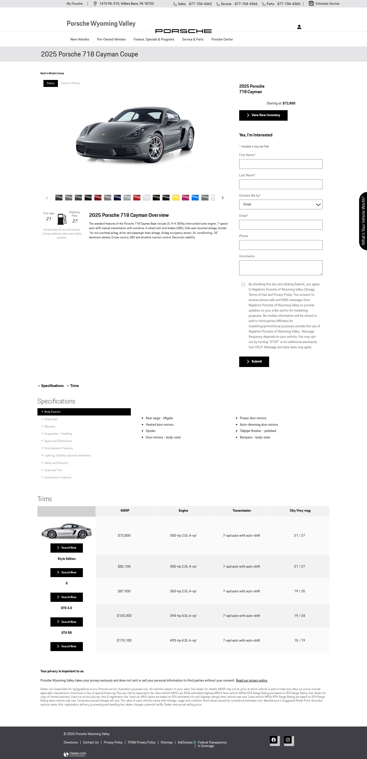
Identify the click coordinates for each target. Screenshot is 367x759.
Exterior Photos (70, 83)
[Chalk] (107, 197)
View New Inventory (266, 115)
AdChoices (185, 742)
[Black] (88, 197)
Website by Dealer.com (75, 754)
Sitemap (167, 742)
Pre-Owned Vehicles (111, 39)
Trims (74, 386)
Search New (68, 547)
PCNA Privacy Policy (142, 742)
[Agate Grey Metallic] (58, 197)
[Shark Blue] (195, 197)
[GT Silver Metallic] (127, 197)
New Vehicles (79, 39)
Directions (71, 742)
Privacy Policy (113, 742)
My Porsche (75, 3)
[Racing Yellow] (175, 197)
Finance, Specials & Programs (154, 39)
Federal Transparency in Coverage (212, 744)
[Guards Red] (136, 197)
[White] (214, 197)
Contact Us (91, 742)
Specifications (52, 386)
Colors (50, 83)
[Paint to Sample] (166, 197)
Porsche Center (222, 39)
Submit (257, 361)
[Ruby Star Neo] (185, 197)
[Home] (183, 32)
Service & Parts (192, 39)
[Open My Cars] (298, 27)
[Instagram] (289, 741)
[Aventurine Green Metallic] (78, 197)
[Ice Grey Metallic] (146, 197)
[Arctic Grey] (68, 197)
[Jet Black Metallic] (156, 197)
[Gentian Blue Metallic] (117, 197)
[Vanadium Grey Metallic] (204, 197)
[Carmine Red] (97, 197)
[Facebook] (275, 741)
